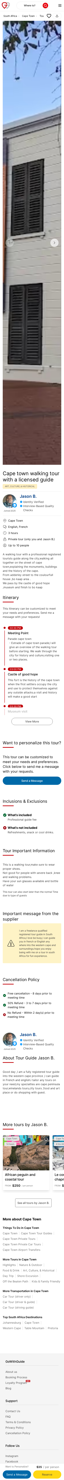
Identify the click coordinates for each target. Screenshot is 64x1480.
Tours (43, 15)
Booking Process (16, 1377)
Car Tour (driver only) (17, 1296)
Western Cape (12, 1328)
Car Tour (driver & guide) (19, 1302)
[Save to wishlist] (49, 16)
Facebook (11, 1461)
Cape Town (28, 15)
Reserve (47, 1474)
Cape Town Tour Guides (36, 1233)
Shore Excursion (27, 1276)
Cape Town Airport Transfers (21, 1249)
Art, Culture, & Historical (38, 1270)
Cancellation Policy (17, 1433)
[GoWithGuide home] (6, 5)
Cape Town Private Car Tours (22, 1244)
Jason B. (28, 496)
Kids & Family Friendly (46, 1281)
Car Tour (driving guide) (18, 1307)
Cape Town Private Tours (19, 1238)
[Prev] (9, 243)
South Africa (10, 15)
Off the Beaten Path (15, 1281)
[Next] (54, 243)
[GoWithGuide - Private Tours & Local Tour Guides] (9, 501)
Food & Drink (11, 1270)
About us (11, 1371)
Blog (8, 1388)
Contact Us (12, 1411)
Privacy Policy (14, 1427)
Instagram (11, 1456)
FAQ (8, 1416)
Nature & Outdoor (30, 1265)
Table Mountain (34, 1328)
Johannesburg (12, 1322)
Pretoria (53, 1328)
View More (32, 721)
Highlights (9, 1265)
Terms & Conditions (18, 1422)
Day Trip (8, 1276)
